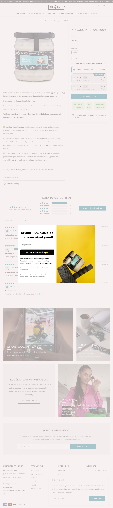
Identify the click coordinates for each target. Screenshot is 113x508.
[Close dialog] (93, 227)
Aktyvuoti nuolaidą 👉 (37, 252)
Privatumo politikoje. (24, 269)
